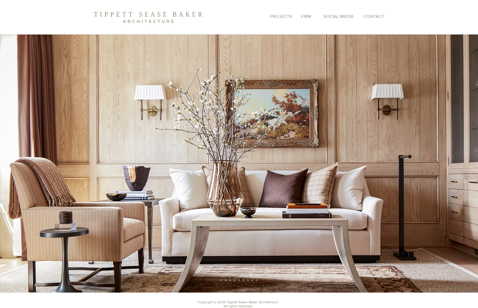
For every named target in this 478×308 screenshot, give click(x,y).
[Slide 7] (230, 280)
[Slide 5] (243, 280)
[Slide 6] (248, 280)
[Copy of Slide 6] (252, 280)
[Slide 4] (234, 280)
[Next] (317, 184)
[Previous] (314, 184)
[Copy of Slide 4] (239, 280)
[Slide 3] (221, 280)
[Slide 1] (225, 280)
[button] (16, 20)
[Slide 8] (257, 280)
